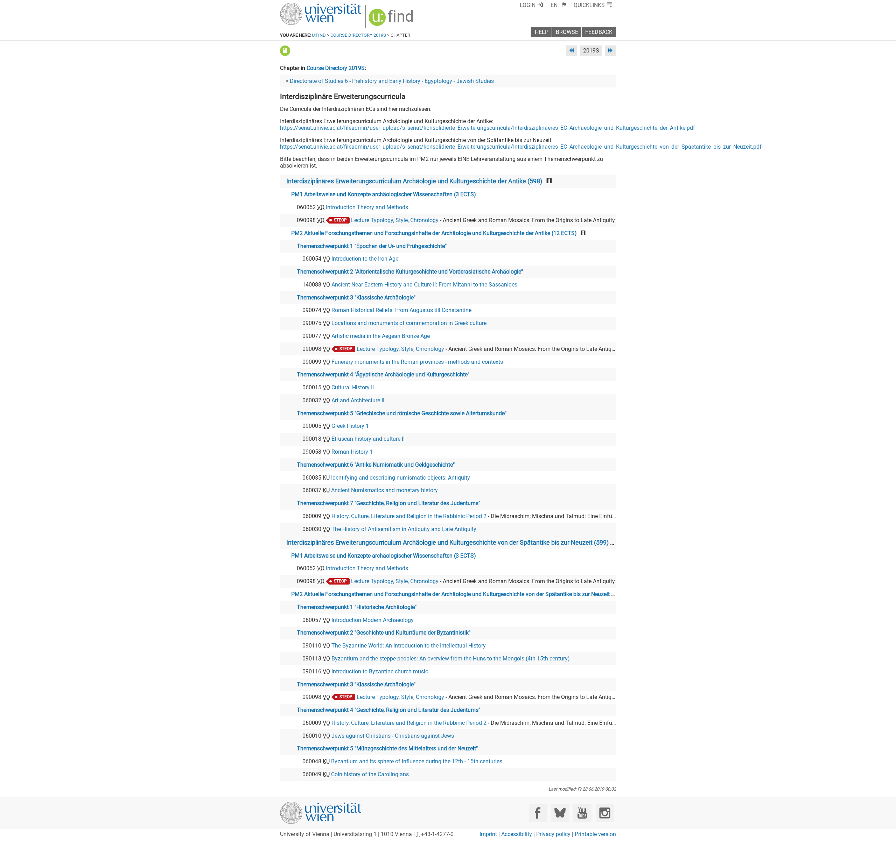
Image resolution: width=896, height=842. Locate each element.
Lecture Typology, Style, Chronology (395, 220)
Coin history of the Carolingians (370, 774)
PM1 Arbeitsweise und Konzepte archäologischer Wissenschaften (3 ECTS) (383, 194)
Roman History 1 (352, 451)
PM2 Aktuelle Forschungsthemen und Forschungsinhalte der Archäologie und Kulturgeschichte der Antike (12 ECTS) (434, 233)
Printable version (595, 834)
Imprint (488, 834)
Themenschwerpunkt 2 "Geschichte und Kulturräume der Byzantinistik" (383, 632)
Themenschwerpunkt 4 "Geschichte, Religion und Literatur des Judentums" (388, 710)
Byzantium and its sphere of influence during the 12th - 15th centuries (416, 761)
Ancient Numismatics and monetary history (384, 490)
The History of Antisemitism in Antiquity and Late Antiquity (403, 529)
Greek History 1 (350, 426)
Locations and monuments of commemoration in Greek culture (408, 323)
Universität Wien (304, 6)
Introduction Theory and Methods (367, 207)
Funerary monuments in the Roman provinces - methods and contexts (417, 362)
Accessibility (516, 834)
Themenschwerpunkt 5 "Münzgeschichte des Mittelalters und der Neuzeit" (387, 748)
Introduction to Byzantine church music (379, 671)
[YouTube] (582, 813)
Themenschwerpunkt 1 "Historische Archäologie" (356, 607)
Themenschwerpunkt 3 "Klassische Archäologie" (356, 297)
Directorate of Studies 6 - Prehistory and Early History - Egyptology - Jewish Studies (392, 81)
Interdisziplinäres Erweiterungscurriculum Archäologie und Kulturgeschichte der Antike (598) (414, 181)
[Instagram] (605, 813)
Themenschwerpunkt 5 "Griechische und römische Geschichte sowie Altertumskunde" (401, 413)
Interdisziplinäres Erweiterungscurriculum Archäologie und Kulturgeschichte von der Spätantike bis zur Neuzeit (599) (447, 542)
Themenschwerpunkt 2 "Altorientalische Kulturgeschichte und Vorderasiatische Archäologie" (410, 271)
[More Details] (285, 50)
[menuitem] (558, 5)
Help (541, 32)
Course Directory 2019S (358, 35)
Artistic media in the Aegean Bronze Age (380, 336)
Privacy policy (553, 834)
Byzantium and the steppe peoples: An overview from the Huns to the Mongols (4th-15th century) (450, 658)
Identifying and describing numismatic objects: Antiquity (400, 477)
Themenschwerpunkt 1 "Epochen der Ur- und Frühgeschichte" (372, 246)
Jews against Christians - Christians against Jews (392, 736)
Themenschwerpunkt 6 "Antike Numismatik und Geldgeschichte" (376, 464)
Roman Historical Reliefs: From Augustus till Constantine (401, 310)
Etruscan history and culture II (368, 439)
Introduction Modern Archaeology (372, 620)
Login (528, 5)
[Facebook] (538, 813)
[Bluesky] (560, 813)
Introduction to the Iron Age (364, 258)
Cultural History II (352, 387)
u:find (319, 35)
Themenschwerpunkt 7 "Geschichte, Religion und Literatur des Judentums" (388, 503)
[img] (391, 19)
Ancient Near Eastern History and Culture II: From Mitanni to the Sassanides (424, 284)
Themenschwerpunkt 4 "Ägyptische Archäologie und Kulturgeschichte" (383, 374)
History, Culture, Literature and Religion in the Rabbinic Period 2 (408, 516)
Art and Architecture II (357, 400)
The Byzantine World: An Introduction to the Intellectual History (408, 645)
